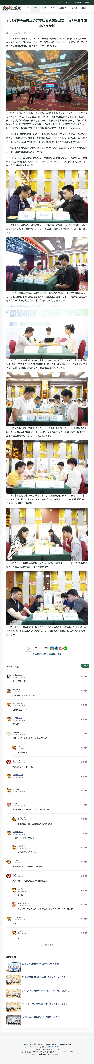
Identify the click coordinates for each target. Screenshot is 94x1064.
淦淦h (20, 889)
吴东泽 (21, 932)
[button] (8, 676)
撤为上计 (16, 689)
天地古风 (21, 818)
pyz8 (15, 875)
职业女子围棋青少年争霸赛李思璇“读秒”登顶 (41, 964)
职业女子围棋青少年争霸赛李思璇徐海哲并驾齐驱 (43, 977)
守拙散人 (21, 846)
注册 (59, 2)
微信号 (87, 2)
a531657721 (18, 775)
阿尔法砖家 (17, 718)
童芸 (20, 746)
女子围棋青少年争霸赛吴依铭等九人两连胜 (40, 1017)
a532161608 (18, 832)
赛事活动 (63, 8)
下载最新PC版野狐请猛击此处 (47, 654)
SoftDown (77, 2)
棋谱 (44, 8)
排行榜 (74, 8)
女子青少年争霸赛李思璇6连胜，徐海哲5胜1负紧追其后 (46, 991)
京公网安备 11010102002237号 (57, 1047)
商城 (84, 8)
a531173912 (18, 704)
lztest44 (16, 789)
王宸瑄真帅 (17, 917)
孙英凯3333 (17, 675)
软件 (53, 8)
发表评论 (85, 666)
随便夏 (15, 860)
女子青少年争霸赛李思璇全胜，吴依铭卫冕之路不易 (44, 1004)
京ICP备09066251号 (33, 1047)
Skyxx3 (16, 732)
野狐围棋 (11, 8)
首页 (27, 8)
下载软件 (68, 2)
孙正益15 (16, 761)
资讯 (36, 8)
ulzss (15, 803)
